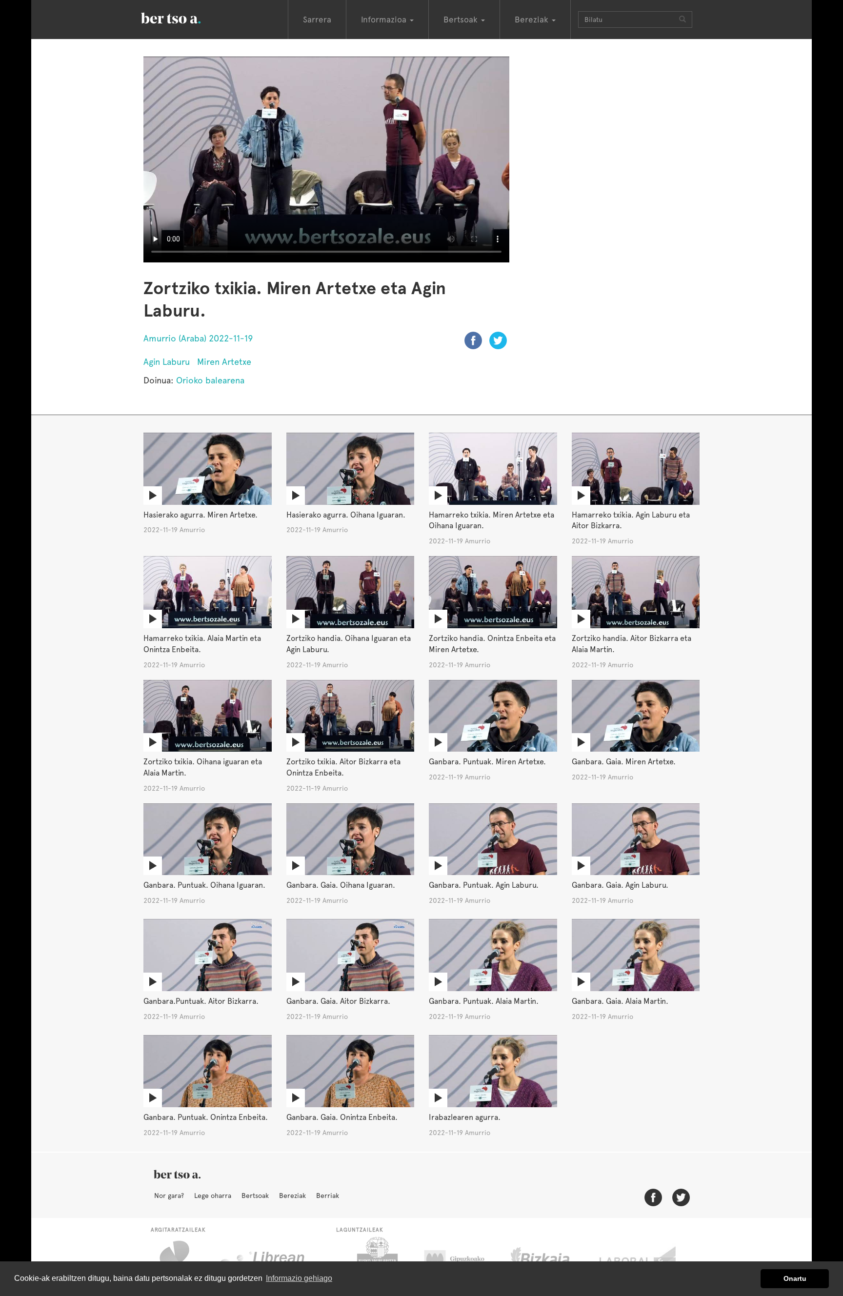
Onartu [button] (794, 1278)
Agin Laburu (166, 362)
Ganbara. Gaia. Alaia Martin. (620, 1001)
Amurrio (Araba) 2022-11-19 (198, 338)
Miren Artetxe (224, 362)
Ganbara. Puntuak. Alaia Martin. (484, 1001)
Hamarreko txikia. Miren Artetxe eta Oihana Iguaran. (491, 520)
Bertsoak (255, 1195)
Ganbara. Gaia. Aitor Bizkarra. (338, 1001)
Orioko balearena (210, 380)
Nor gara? (169, 1195)
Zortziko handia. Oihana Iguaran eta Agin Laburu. (348, 644)
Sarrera (317, 19)
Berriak (327, 1195)
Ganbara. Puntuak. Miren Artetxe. (487, 761)
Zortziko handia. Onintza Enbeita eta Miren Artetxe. (492, 644)
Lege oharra (212, 1195)
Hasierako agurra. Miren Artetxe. (200, 514)
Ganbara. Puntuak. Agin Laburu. (484, 885)
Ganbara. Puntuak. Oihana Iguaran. (204, 885)
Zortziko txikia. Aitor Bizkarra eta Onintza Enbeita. (343, 767)
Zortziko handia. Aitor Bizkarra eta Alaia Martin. (631, 644)
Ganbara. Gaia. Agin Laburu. (620, 885)
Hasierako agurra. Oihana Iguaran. (345, 514)
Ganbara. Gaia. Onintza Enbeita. (342, 1117)
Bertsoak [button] (461, 19)
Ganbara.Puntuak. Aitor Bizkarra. (201, 1001)
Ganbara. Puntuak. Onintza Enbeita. (205, 1117)
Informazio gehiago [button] (299, 1278)
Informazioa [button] (385, 19)
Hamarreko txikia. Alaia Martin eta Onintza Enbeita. (202, 644)
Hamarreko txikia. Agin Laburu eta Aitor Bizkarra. (631, 520)
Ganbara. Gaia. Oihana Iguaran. (340, 885)
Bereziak (292, 1195)
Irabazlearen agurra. (465, 1117)
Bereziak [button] (533, 19)
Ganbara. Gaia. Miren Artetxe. (624, 761)
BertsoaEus (185, 17)
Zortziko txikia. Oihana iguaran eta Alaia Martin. (202, 767)
